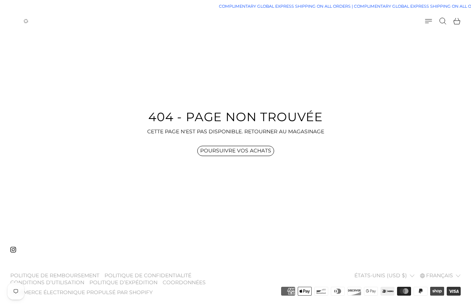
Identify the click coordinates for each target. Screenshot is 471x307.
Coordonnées (184, 282)
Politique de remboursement (54, 275)
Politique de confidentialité (148, 275)
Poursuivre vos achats (235, 150)
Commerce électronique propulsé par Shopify (81, 292)
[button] (443, 21)
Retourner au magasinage (284, 131)
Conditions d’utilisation (47, 282)
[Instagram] (13, 250)
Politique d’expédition (123, 282)
